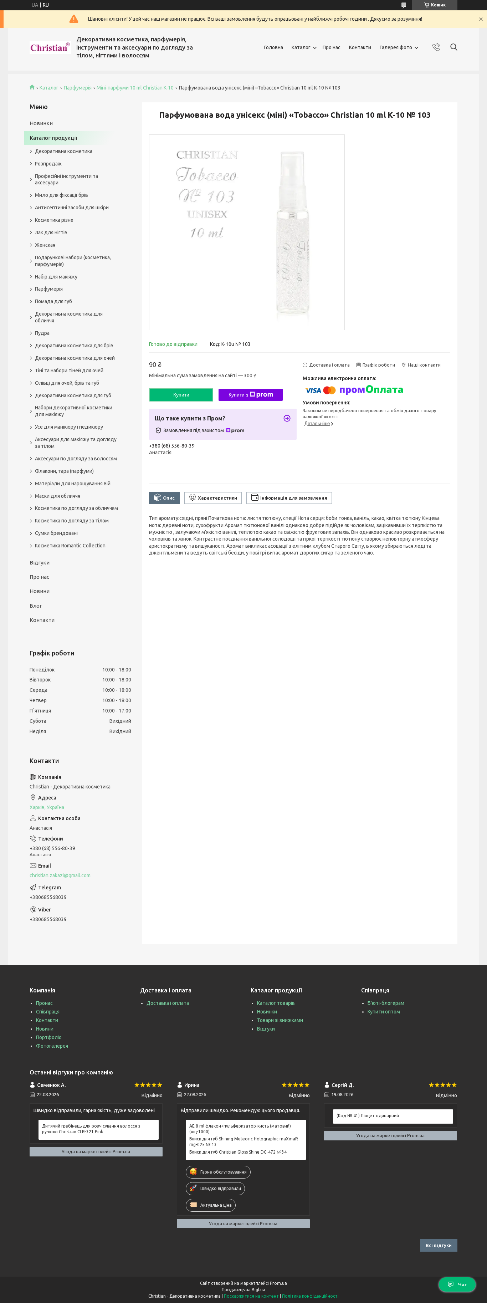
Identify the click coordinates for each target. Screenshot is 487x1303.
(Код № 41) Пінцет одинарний (368, 1115)
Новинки (41, 123)
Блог (36, 606)
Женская (45, 245)
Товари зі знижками (280, 1020)
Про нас (331, 47)
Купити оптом (384, 1012)
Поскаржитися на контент (251, 1296)
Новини (40, 591)
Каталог (301, 47)
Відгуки (40, 562)
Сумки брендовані (56, 533)
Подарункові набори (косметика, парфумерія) (73, 261)
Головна (273, 47)
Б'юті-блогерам (386, 1003)
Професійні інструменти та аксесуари (66, 179)
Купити (181, 395)
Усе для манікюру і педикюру (69, 427)
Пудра (42, 333)
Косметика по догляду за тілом (72, 520)
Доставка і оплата (168, 1003)
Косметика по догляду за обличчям (76, 508)
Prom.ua (278, 1283)
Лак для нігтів (51, 232)
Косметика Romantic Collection (70, 545)
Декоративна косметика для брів (74, 345)
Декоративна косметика (63, 151)
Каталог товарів (276, 1003)
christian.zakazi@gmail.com (60, 875)
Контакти (360, 47)
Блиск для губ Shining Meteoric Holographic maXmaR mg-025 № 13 (243, 1141)
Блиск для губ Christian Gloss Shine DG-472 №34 (238, 1152)
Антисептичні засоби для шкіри (72, 207)
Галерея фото (396, 47)
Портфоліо (49, 1037)
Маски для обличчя (57, 496)
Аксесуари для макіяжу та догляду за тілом (76, 442)
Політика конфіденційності (310, 1296)
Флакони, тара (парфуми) (64, 471)
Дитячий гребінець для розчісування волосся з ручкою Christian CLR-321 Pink (91, 1129)
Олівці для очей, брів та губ (67, 383)
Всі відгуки (439, 1245)
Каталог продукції (53, 138)
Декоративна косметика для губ (73, 395)
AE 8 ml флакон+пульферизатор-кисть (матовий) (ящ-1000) (240, 1129)
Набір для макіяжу (56, 277)
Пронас (44, 1003)
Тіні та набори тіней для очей (69, 370)
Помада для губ (53, 301)
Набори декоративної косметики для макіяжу (73, 411)
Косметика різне (54, 220)
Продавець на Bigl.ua (243, 1289)
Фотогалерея (52, 1046)
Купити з (238, 395)
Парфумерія (78, 88)
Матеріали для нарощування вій (73, 483)
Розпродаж (48, 164)
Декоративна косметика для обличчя (69, 317)
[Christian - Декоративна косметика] (50, 47)
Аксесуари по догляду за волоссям (76, 458)
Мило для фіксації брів (61, 195)
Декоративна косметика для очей (75, 358)
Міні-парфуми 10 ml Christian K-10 (135, 88)
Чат (462, 1284)
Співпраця (48, 1012)
